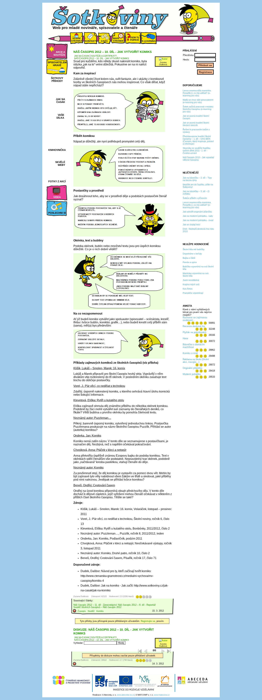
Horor (185, 338)
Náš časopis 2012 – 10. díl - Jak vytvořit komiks (101, 58)
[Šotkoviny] (110, 18)
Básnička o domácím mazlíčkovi (194, 345)
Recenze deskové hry (194, 326)
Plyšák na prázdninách (194, 332)
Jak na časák (81, 56)
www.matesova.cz (162, 695)
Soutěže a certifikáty (104, 56)
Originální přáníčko (192, 368)
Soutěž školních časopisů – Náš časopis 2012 (97, 607)
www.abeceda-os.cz (126, 695)
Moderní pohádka (192, 374)
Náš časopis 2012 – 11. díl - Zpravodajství (95, 604)
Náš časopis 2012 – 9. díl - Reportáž (137, 604)
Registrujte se (148, 621)
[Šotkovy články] (195, 19)
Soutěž (91, 611)
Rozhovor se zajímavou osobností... (195, 318)
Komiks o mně (190, 353)
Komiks (100, 611)
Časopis (82, 611)
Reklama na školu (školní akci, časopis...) (196, 360)
